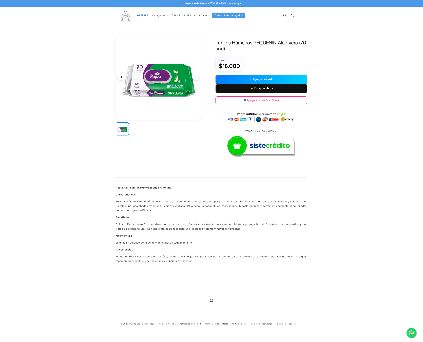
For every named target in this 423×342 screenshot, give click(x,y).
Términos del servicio (286, 324)
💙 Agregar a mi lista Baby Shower (261, 100)
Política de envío (239, 324)
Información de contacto (216, 324)
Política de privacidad (190, 324)
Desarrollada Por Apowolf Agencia (159, 324)
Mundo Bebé (135, 324)
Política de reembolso (261, 324)
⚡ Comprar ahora (261, 88)
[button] (160, 15)
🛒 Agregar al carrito (261, 79)
